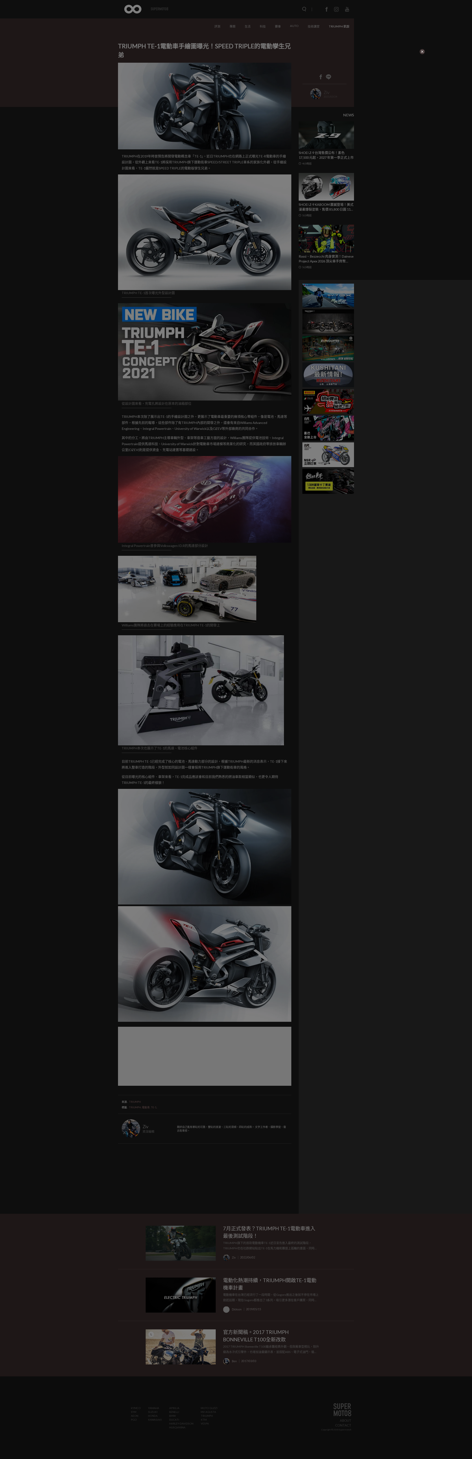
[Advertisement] (157, 78)
